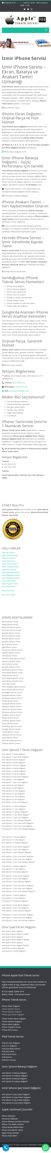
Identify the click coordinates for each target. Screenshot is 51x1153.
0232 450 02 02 (19, 382)
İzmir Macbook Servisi (10, 578)
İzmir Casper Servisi (9, 564)
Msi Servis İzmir (8, 590)
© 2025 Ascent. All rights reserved (14, 1144)
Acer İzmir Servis (8, 594)
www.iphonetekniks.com (19, 391)
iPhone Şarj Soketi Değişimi (13, 1014)
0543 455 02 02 (21, 387)
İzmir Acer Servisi (8, 558)
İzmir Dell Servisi (8, 561)
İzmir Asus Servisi (9, 569)
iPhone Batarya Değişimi (12, 1012)
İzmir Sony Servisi (9, 581)
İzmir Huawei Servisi (10, 583)
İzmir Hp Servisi (8, 552)
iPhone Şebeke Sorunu (11, 1009)
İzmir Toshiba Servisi (10, 566)
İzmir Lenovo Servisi (10, 555)
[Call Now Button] (5, 1147)
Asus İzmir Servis (8, 586)
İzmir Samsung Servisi (10, 572)
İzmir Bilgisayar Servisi (11, 575)
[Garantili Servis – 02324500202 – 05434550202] (25, 19)
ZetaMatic (40, 1144)
